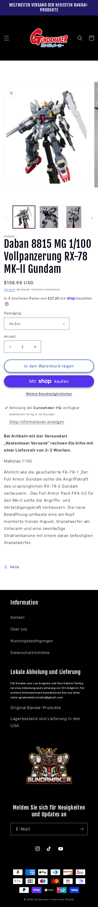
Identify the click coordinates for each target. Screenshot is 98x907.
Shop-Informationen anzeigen (36, 421)
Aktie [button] (14, 567)
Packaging (12, 313)
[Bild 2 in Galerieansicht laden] (49, 217)
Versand (9, 289)
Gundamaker (41, 899)
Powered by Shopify (62, 899)
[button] (6, 38)
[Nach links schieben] (5, 218)
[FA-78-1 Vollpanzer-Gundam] (80, 472)
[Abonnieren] (81, 829)
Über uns (18, 629)
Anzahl (9, 336)
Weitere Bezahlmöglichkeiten (49, 394)
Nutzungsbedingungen (31, 641)
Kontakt (17, 617)
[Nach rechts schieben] (92, 218)
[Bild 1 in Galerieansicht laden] (24, 217)
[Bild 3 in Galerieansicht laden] (74, 217)
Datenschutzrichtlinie (30, 652)
